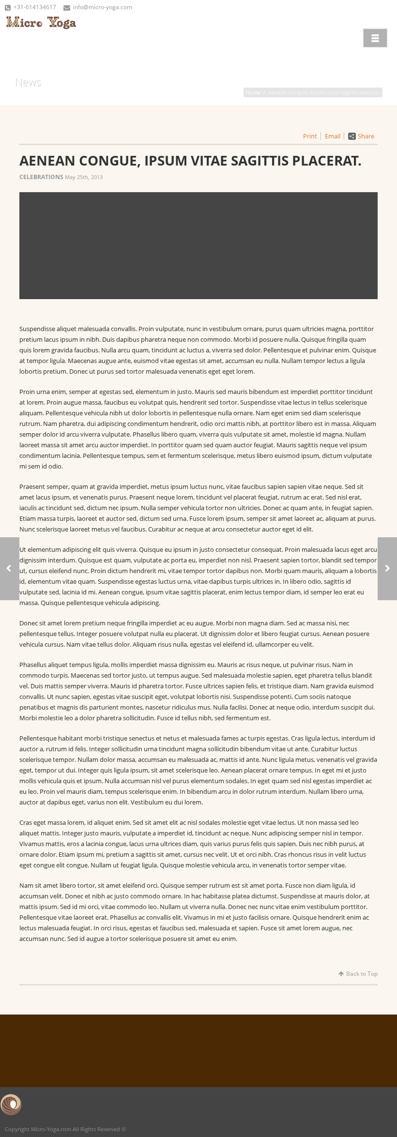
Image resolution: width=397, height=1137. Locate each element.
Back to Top (362, 974)
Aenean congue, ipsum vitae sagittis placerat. (190, 160)
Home (252, 92)
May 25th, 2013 (84, 177)
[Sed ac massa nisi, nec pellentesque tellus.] (387, 568)
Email (332, 136)
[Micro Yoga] (41, 37)
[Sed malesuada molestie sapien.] (9, 568)
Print (310, 136)
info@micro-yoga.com (102, 7)
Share (366, 136)
